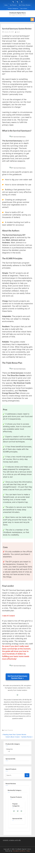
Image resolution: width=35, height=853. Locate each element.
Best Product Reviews (24, 5)
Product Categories (13, 8)
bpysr (18, 32)
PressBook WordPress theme (21, 851)
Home (6, 5)
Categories (9, 749)
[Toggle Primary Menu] (32, 19)
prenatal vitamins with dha (12, 840)
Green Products (8, 730)
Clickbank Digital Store (17, 13)
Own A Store (23, 8)
